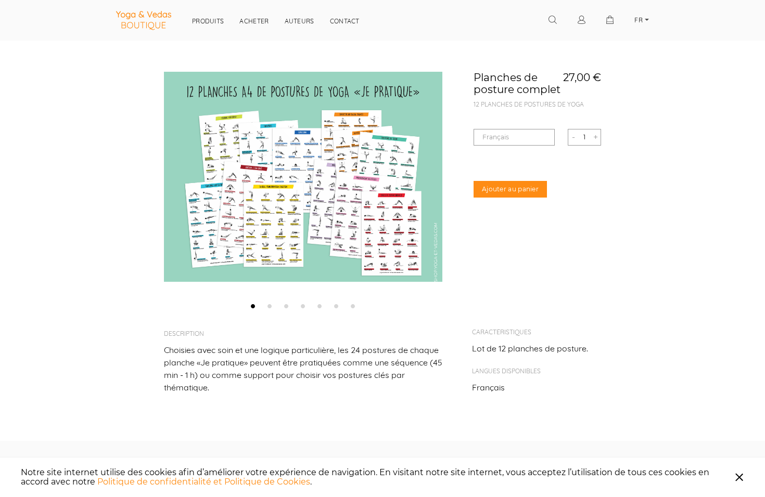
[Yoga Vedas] (143, 20)
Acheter (254, 21)
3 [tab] (286, 305)
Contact (345, 21)
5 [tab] (319, 305)
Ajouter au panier (510, 189)
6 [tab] (336, 305)
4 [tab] (303, 305)
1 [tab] (253, 305)
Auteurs (299, 21)
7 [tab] (353, 305)
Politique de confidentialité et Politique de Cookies (203, 482)
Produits (208, 21)
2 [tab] (269, 305)
